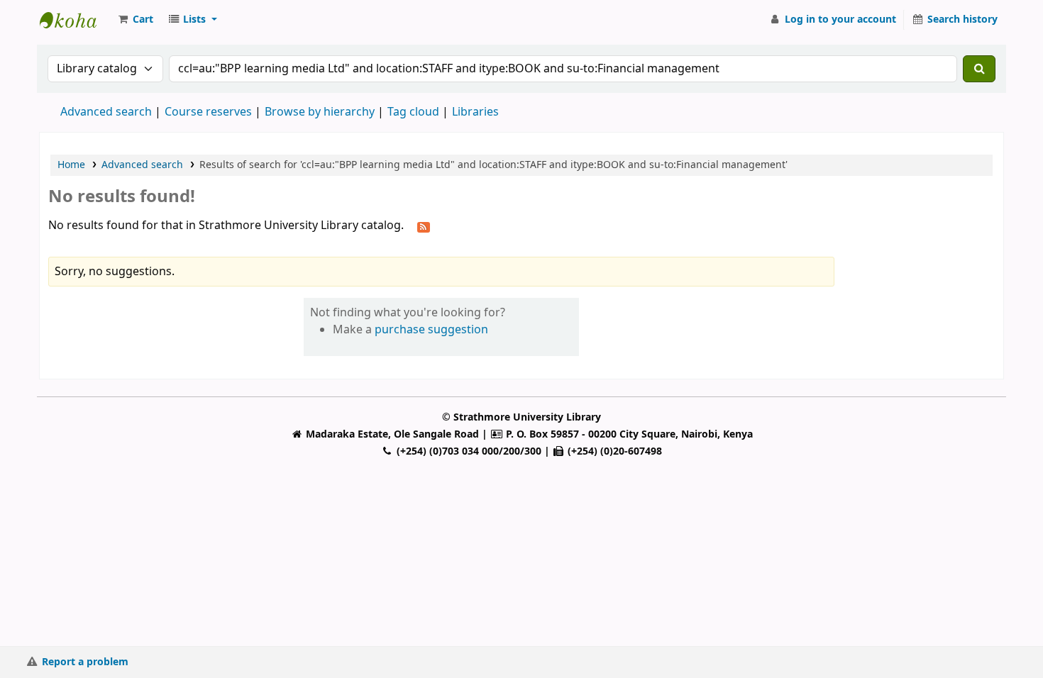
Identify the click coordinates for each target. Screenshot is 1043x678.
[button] (135, 19)
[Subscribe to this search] (424, 226)
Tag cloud (413, 112)
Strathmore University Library (75, 20)
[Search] (979, 68)
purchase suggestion (431, 329)
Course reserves (208, 112)
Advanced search (106, 112)
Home (71, 164)
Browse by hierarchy (320, 112)
